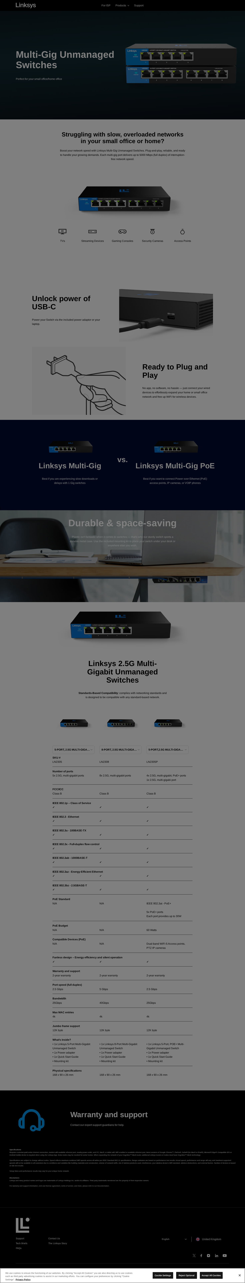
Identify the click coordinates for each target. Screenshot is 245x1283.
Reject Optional (186, 1275)
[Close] (239, 1275)
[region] (122, 1275)
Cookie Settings (163, 1275)
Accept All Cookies (211, 1275)
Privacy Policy (23, 1279)
